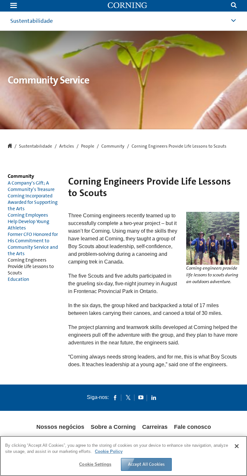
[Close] (237, 446)
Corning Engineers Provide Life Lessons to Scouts (31, 266)
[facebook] (115, 397)
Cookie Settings (95, 464)
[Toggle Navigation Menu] (13, 6)
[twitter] (128, 397)
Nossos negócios (60, 427)
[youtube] (141, 397)
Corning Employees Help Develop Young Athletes (28, 221)
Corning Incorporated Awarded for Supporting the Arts (33, 202)
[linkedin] (154, 397)
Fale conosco (192, 427)
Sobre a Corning (113, 427)
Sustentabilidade (35, 146)
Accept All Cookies (146, 464)
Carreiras (155, 427)
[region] (123, 456)
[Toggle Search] (234, 6)
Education (18, 279)
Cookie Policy (109, 451)
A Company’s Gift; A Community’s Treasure (31, 186)
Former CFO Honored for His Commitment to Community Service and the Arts (33, 244)
